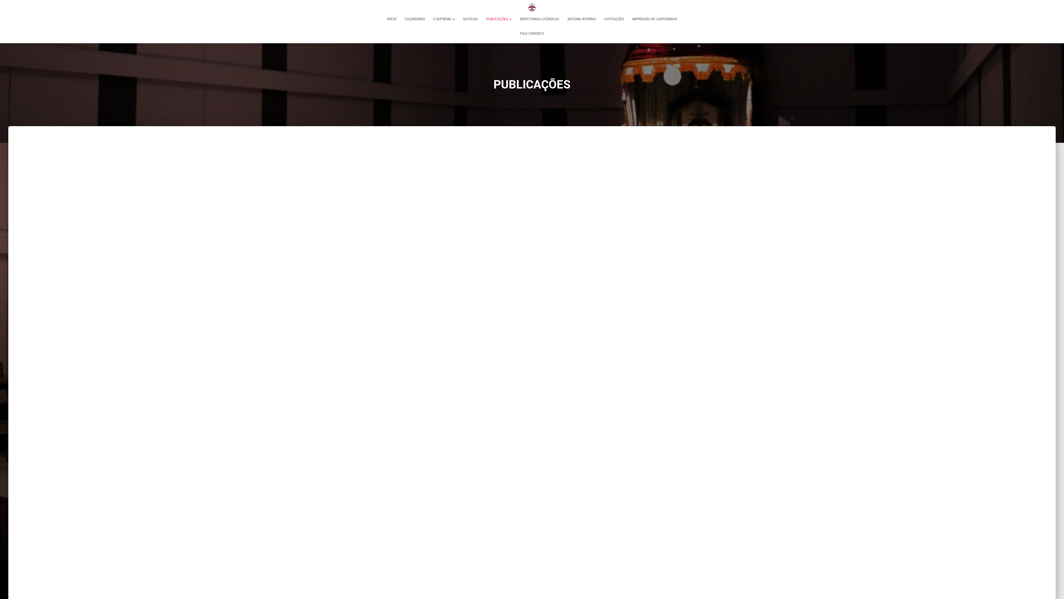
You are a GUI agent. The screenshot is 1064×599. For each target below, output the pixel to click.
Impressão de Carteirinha (654, 19)
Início (392, 19)
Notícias (470, 19)
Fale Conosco (532, 33)
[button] (453, 19)
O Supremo (442, 19)
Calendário (415, 19)
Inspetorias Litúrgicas (539, 19)
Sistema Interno (581, 19)
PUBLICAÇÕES (497, 19)
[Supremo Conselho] (532, 7)
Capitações (614, 19)
